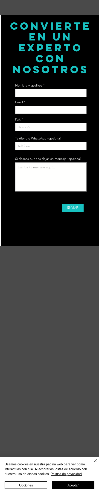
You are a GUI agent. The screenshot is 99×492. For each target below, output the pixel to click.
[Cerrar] (92, 463)
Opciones (26, 485)
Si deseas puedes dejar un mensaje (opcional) (48, 158)
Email (19, 102)
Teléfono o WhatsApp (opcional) (38, 138)
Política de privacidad (66, 473)
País (18, 119)
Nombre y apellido (28, 85)
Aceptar (73, 485)
